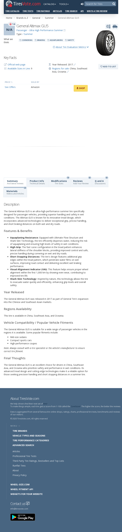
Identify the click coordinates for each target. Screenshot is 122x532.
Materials (16, 191)
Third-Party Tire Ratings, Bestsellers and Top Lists (38, 460)
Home (9, 17)
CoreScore (75, 406)
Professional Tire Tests (24, 456)
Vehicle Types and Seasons (29, 435)
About (16, 470)
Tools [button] (63, 4)
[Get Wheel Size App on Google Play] (24, 517)
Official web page (16, 64)
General (36, 17)
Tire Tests (28, 11)
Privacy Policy (20, 475)
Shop (81, 88)
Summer (49, 17)
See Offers (10, 87)
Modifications (59, 181)
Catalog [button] (49, 4)
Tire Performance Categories (31, 440)
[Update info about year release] (75, 64)
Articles (57, 11)
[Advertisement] (46, 119)
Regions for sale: (60, 68)
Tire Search (71, 11)
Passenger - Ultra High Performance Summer (39, 30)
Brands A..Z (22, 17)
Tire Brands (20, 430)
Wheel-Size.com (20, 484)
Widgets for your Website (26, 494)
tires (45, 403)
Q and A (101, 181)
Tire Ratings (43, 11)
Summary (15, 182)
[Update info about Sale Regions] (68, 71)
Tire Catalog (12, 11)
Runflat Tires (19, 465)
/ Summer (28, 34)
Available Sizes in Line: (19, 68)
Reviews (81, 181)
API (82, 11)
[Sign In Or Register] (82, 4)
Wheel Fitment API (21, 489)
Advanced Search (23, 445)
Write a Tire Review (97, 11)
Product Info (37, 182)
